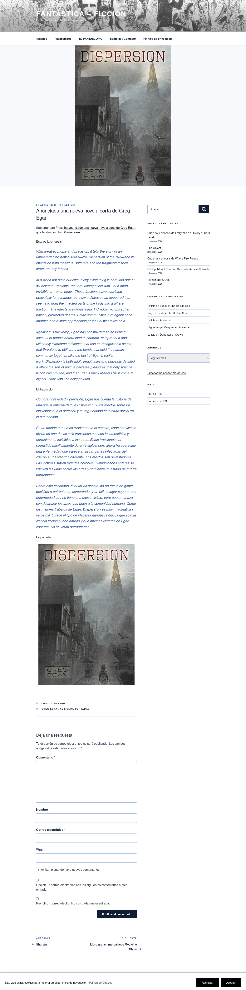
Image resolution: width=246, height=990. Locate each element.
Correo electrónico (50, 829)
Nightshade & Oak (158, 280)
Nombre (43, 809)
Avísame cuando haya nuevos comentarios (70, 869)
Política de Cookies (100, 982)
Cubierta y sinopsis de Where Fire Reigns (172, 258)
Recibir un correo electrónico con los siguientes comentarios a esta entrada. (81, 887)
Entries (154, 394)
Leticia (69, 204)
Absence (165, 320)
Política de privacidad (157, 38)
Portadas (82, 708)
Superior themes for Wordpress (166, 373)
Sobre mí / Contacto (123, 38)
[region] (123, 981)
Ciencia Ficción (53, 703)
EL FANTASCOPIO (90, 38)
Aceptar (231, 982)
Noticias (66, 708)
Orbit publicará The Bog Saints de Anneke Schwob (178, 269)
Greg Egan (50, 708)
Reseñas (41, 38)
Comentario (45, 757)
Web (39, 849)
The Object (154, 248)
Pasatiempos (63, 38)
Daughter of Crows (171, 334)
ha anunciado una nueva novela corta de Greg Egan (99, 227)
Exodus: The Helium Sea (175, 306)
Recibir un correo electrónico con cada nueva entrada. (73, 903)
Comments (157, 401)
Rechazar (208, 982)
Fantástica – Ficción (81, 13)
